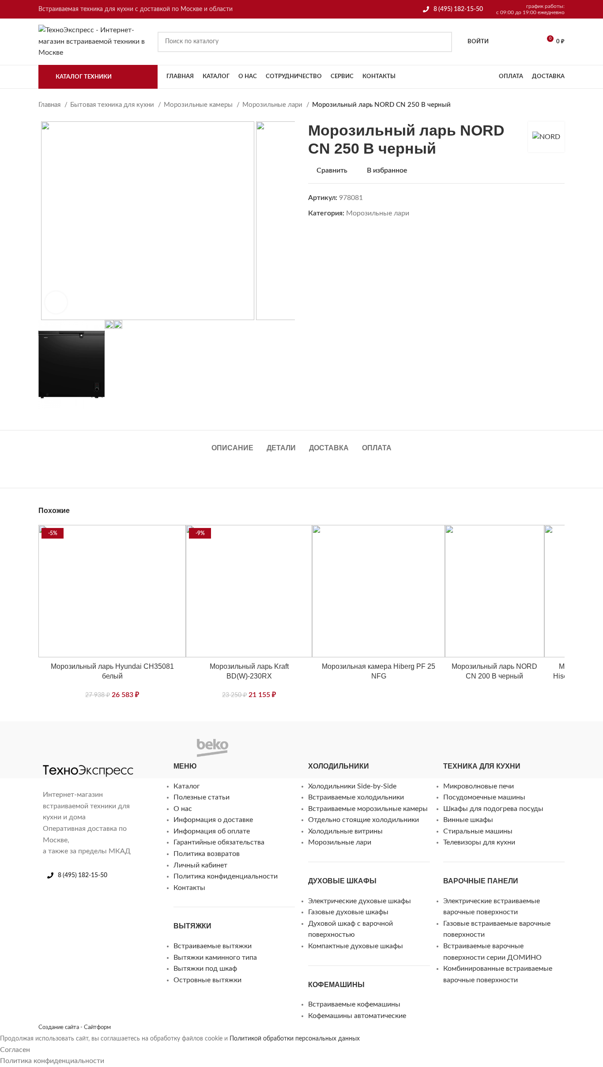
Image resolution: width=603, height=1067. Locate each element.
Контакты (189, 887)
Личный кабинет (200, 865)
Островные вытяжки (207, 980)
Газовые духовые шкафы (348, 912)
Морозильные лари (273, 105)
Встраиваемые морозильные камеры (368, 808)
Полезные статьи (201, 797)
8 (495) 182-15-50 (458, 9)
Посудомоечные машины (484, 797)
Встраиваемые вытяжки (212, 946)
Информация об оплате (211, 831)
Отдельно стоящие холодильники (363, 819)
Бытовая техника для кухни (113, 105)
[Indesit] (100, 740)
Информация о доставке (213, 819)
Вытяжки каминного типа (215, 957)
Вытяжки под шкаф (205, 968)
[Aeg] (254, 740)
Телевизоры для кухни (479, 842)
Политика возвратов (206, 853)
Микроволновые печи (478, 786)
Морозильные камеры (199, 105)
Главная (50, 105)
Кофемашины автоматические (357, 1015)
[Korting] (82, 740)
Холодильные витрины (345, 831)
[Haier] (118, 740)
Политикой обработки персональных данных (295, 1039)
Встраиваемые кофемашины (354, 1004)
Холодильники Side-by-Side (352, 786)
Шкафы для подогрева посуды (493, 808)
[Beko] (212, 750)
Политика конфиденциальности (225, 876)
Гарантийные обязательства (218, 842)
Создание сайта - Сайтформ (74, 1027)
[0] (504, 42)
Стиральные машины (478, 831)
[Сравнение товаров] (527, 42)
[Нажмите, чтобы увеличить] (56, 302)
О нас (182, 808)
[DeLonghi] (153, 740)
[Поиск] (442, 42)
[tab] (232, 443)
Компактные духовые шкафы (355, 946)
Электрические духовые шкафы (359, 901)
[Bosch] (171, 740)
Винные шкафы (468, 819)
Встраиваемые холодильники (356, 797)
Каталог (186, 786)
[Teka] (271, 740)
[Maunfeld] (65, 740)
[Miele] (47, 740)
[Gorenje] (135, 740)
